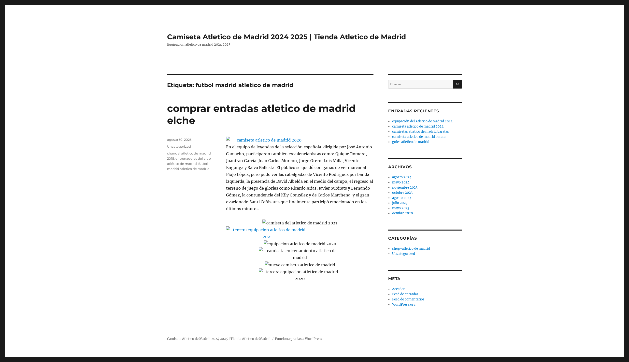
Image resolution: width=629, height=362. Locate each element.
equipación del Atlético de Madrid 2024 (422, 121)
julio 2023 (399, 203)
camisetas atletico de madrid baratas (420, 131)
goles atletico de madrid (410, 142)
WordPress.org (403, 304)
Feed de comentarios (408, 299)
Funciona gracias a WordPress (298, 339)
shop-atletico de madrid (411, 248)
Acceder (398, 289)
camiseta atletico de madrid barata (418, 137)
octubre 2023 (402, 193)
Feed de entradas (405, 294)
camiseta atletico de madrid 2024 (417, 126)
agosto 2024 (401, 177)
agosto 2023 (401, 198)
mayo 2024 (400, 182)
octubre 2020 (402, 213)
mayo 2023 (400, 208)
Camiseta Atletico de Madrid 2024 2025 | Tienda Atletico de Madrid (286, 37)
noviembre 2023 (404, 187)
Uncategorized (179, 146)
